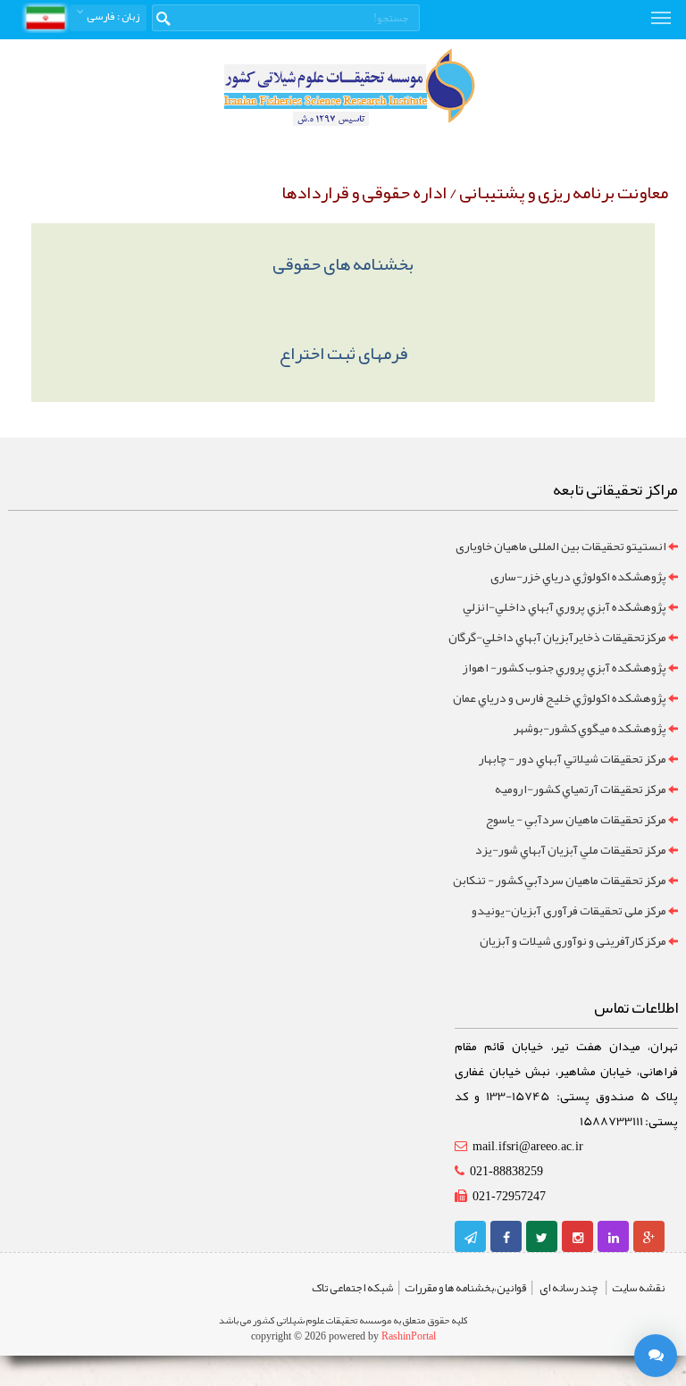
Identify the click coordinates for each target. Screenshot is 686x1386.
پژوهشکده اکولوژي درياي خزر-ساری (578, 576)
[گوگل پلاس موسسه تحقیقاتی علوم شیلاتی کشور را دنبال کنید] (649, 1237)
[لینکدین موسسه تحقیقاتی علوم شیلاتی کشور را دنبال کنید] (613, 1237)
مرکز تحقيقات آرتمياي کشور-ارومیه (580, 788)
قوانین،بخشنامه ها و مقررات (465, 1287)
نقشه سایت (638, 1287)
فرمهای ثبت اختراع (343, 353)
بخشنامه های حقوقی (343, 263)
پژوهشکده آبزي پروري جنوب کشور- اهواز (564, 667)
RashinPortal (408, 1336)
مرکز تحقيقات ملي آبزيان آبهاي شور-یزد (570, 849)
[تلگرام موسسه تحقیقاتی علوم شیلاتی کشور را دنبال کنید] (470, 1237)
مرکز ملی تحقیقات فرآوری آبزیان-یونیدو (569, 910)
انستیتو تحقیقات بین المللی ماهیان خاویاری (561, 545)
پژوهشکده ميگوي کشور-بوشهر (590, 727)
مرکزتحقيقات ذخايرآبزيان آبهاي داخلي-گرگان (557, 636)
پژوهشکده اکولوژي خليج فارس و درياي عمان (559, 697)
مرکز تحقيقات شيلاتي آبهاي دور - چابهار (572, 758)
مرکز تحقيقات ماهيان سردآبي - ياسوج (576, 818)
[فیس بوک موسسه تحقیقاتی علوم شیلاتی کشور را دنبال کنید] (506, 1237)
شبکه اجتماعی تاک (352, 1287)
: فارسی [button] (112, 16)
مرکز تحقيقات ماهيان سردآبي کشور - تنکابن (559, 879)
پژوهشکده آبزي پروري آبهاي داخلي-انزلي (564, 606)
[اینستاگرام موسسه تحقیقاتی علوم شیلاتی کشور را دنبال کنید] (578, 1237)
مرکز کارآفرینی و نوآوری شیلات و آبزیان (573, 940)
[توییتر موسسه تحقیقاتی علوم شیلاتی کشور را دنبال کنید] (542, 1237)
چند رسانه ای (569, 1287)
